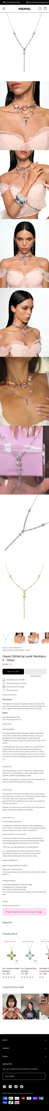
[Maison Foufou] (24, 8)
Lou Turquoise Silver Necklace (29, 969)
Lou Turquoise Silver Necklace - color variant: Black (32, 977)
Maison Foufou (12, 1093)
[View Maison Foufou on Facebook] (16, 1087)
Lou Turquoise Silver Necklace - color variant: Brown (30, 977)
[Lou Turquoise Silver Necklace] (30, 952)
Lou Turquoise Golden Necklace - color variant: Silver (9, 977)
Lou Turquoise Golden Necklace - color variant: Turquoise (3, 977)
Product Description (9, 695)
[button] (35, 671)
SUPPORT (6, 1048)
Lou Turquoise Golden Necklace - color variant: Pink (6, 977)
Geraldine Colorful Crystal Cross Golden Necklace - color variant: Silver (43, 977)
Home (5, 648)
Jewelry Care (7, 724)
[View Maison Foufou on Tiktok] (10, 1087)
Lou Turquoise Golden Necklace (11, 969)
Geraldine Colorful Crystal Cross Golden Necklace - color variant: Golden (40, 977)
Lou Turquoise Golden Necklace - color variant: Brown (11, 977)
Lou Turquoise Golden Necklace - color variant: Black (14, 977)
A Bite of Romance (15, 648)
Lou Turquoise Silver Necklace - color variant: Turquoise (27, 977)
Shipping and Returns (10, 860)
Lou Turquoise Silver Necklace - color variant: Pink (25, 977)
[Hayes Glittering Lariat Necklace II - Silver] (6, 638)
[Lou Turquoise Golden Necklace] (12, 952)
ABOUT (5, 1040)
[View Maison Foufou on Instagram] (4, 1087)
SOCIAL (5, 1056)
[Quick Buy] (16, 961)
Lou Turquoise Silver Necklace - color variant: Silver (22, 977)
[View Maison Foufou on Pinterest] (22, 1087)
